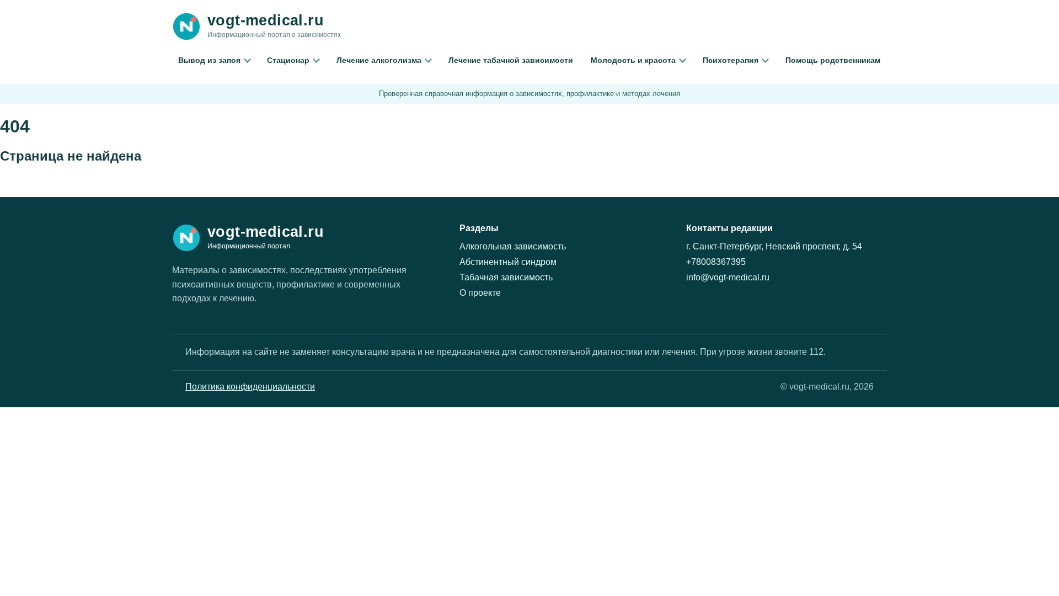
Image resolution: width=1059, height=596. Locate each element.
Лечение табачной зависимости (510, 60)
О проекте (480, 292)
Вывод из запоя (209, 60)
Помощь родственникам (832, 60)
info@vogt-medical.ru (727, 277)
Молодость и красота (633, 60)
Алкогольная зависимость (512, 246)
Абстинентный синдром (508, 262)
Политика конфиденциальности (250, 386)
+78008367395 (716, 262)
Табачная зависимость (506, 277)
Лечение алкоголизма (378, 60)
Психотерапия (730, 60)
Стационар (288, 60)
